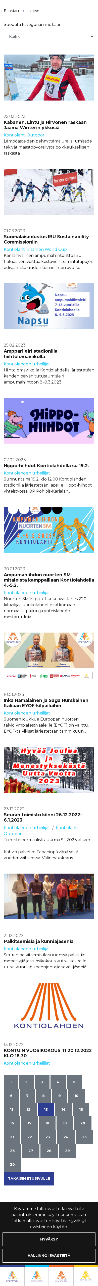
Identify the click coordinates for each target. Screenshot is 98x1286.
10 (76, 1096)
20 (82, 1123)
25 (84, 1137)
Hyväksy (49, 1239)
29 (67, 1151)
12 (28, 1110)
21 (12, 1137)
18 (47, 1123)
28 (49, 1151)
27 (30, 1151)
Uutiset (33, 11)
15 (81, 1110)
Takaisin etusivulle (29, 1178)
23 (47, 1137)
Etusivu (12, 11)
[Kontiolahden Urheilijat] (61, 1275)
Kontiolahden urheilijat (27, 364)
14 (63, 1110)
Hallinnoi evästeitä (49, 1256)
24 (66, 1137)
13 (46, 1110)
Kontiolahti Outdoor (24, 135)
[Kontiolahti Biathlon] (12, 1275)
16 (12, 1123)
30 (12, 1165)
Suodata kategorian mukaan (33, 24)
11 (11, 1110)
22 (29, 1137)
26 (12, 1151)
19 (65, 1123)
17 (30, 1123)
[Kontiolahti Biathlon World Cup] (37, 1275)
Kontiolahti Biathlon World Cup (35, 249)
